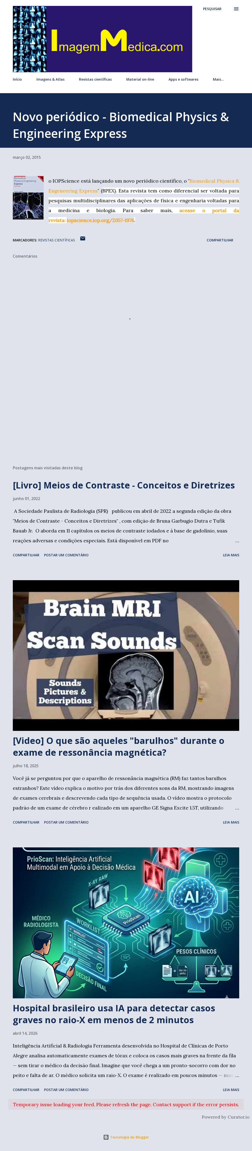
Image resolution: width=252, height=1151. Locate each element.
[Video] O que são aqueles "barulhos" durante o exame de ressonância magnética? (118, 746)
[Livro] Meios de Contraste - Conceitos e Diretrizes (124, 485)
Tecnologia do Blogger (129, 1137)
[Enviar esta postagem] (83, 240)
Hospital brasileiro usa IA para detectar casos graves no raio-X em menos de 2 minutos (114, 1014)
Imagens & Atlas (50, 79)
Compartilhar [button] (220, 240)
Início (17, 79)
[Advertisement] (126, 422)
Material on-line (140, 79)
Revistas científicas (95, 79)
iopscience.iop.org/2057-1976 (100, 220)
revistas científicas (56, 240)
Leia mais (231, 555)
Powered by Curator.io (226, 1117)
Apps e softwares (183, 79)
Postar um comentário (66, 555)
